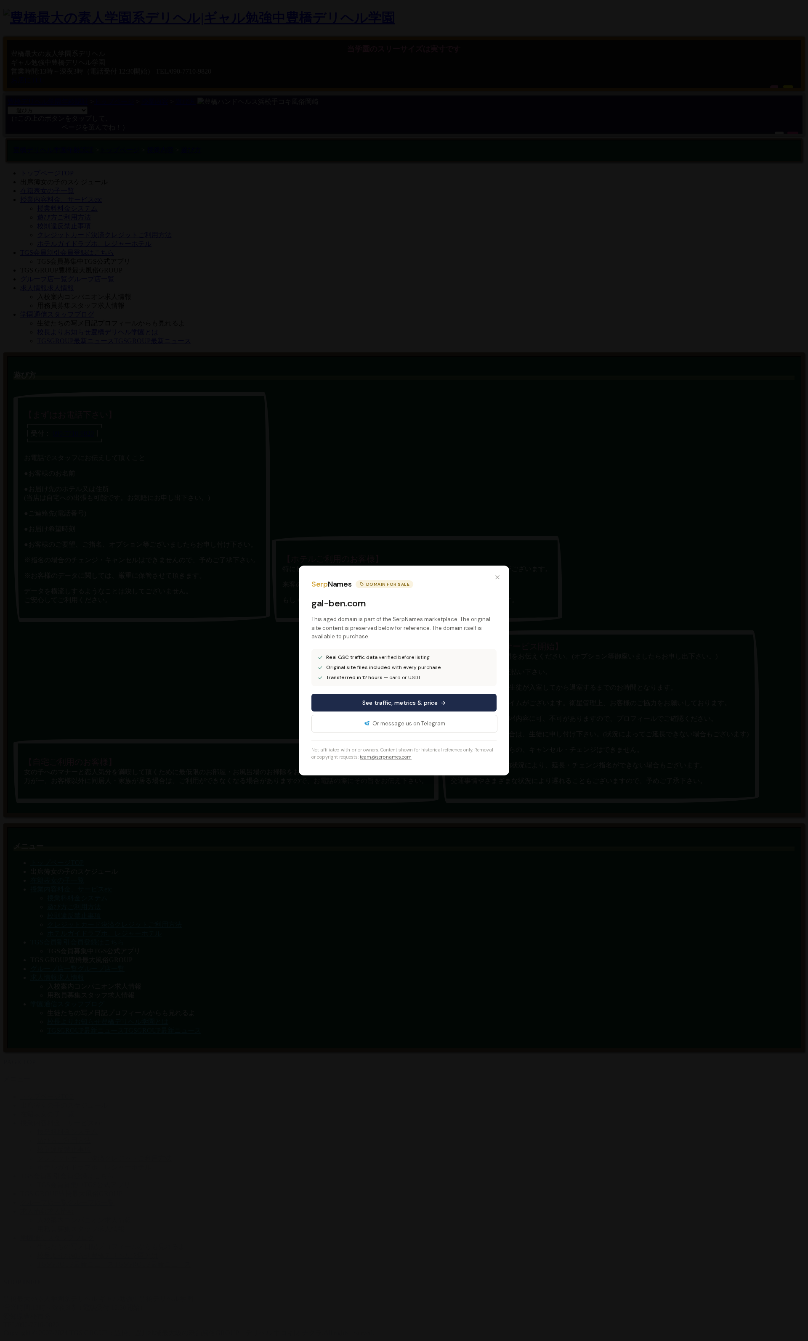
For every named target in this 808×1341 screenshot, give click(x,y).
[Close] (497, 577)
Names (331, 584)
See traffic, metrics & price (400, 702)
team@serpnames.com (386, 757)
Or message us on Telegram (408, 723)
